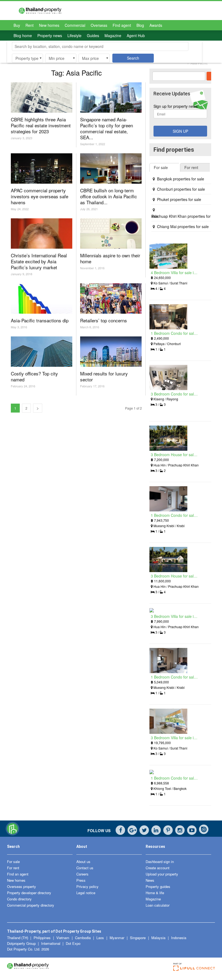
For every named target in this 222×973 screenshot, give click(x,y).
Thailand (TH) (17, 937)
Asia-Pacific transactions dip (39, 320)
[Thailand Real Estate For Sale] (12, 834)
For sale (13, 861)
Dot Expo (73, 943)
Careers (82, 874)
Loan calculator (157, 905)
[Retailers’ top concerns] (111, 298)
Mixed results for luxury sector (104, 376)
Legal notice (85, 892)
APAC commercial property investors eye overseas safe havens (39, 196)
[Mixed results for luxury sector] (111, 351)
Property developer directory (29, 892)
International (50, 943)
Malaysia (158, 937)
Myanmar (117, 937)
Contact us (84, 867)
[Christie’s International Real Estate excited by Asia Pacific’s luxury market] (41, 233)
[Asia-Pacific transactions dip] (41, 298)
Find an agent (17, 874)
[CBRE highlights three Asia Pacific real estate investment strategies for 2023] (41, 97)
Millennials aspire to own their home (110, 258)
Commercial (75, 25)
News (150, 880)
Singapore (138, 937)
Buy (17, 25)
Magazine (113, 35)
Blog (140, 25)
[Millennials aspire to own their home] (111, 233)
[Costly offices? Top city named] (41, 351)
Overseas (99, 25)
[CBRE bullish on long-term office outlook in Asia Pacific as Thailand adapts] (111, 168)
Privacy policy (87, 886)
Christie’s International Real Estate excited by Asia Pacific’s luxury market (39, 261)
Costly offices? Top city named (34, 376)
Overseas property (21, 886)
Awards (155, 25)
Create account (157, 867)
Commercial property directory (30, 905)
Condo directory (19, 898)
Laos (100, 937)
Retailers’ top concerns (103, 320)
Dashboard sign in (160, 861)
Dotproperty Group (21, 943)
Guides (93, 35)
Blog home (23, 35)
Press (81, 880)
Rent (29, 25)
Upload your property (162, 874)
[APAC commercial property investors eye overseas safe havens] (41, 168)
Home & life (155, 892)
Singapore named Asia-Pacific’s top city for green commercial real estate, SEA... (106, 128)
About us (83, 861)
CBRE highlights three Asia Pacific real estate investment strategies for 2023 (41, 125)
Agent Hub (136, 35)
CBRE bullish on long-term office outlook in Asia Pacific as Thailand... (108, 196)
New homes (49, 25)
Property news (49, 35)
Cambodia (83, 937)
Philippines (43, 937)
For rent (13, 867)
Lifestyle (74, 35)
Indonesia (178, 937)
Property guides (158, 886)
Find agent (122, 25)
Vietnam (63, 937)
